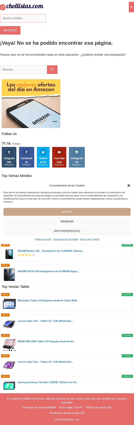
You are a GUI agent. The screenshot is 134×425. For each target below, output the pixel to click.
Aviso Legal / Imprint (89, 239)
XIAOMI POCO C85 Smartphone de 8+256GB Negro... (49, 271)
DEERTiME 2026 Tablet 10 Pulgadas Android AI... (46, 341)
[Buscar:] (23, 69)
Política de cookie (43, 239)
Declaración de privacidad (65, 239)
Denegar (67, 221)
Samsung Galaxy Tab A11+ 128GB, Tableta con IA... (48, 382)
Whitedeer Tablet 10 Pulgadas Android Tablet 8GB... (48, 300)
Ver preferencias (67, 231)
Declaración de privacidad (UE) (67, 412)
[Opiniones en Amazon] (26, 255)
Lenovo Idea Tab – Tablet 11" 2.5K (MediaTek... (45, 320)
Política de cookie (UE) (99, 407)
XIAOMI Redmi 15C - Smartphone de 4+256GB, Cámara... (51, 250)
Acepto (67, 211)
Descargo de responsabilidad (38, 407)
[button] (129, 185)
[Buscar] (52, 69)
